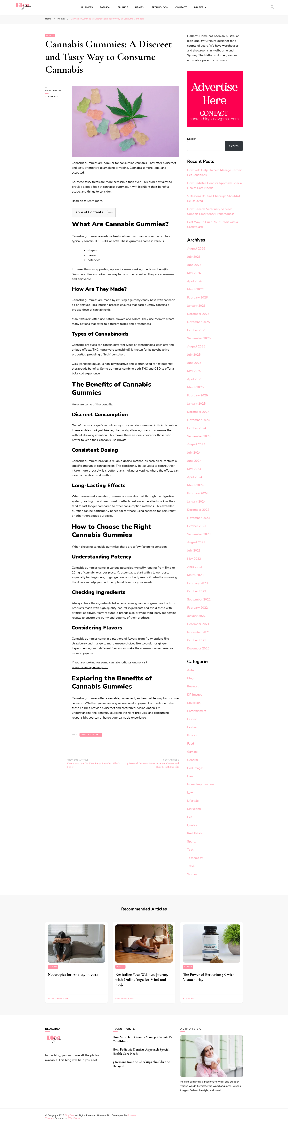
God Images (195, 768)
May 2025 (194, 371)
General (192, 760)
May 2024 (194, 469)
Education (193, 703)
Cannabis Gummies (91, 735)
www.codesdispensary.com (90, 667)
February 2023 (197, 583)
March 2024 (195, 485)
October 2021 (196, 640)
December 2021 (198, 624)
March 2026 (195, 289)
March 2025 (195, 387)
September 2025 (199, 338)
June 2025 (194, 363)
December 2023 (198, 510)
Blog (190, 678)
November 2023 (198, 518)
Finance (123, 7)
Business (87, 7)
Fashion (105, 7)
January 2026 (196, 306)
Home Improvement (201, 784)
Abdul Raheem (53, 90)
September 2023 (199, 534)
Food (190, 744)
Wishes (192, 874)
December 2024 (198, 412)
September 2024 (199, 436)
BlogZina (69, 1115)
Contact (181, 7)
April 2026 (194, 281)
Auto (190, 670)
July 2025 (194, 355)
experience (138, 718)
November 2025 (198, 322)
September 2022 (199, 599)
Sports (191, 842)
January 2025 (196, 404)
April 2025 (194, 379)
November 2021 (198, 632)
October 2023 (196, 526)
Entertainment (196, 711)
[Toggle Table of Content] (108, 212)
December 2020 (198, 648)
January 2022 (196, 616)
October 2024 (196, 428)
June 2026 (194, 265)
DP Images (194, 695)
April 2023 (194, 567)
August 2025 (196, 346)
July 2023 (194, 551)
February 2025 (197, 395)
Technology (160, 7)
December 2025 (198, 314)
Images (198, 7)
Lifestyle (193, 801)
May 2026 (194, 273)
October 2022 (196, 591)
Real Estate (194, 833)
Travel (191, 866)
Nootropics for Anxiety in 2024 (73, 974)
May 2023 (194, 559)
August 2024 (196, 444)
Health (139, 7)
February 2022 (197, 608)
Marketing (194, 809)
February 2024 (197, 493)
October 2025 (196, 330)
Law (190, 793)
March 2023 (195, 575)
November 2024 (198, 420)
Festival (192, 727)
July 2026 (194, 257)
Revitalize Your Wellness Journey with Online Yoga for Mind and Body (141, 979)
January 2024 (196, 502)
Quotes (192, 825)
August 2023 (196, 542)
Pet (189, 817)
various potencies (121, 568)
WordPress (74, 1118)
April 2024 (194, 477)
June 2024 (194, 461)
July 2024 (194, 453)
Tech (190, 850)
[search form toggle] (272, 6)
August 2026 (196, 249)
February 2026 (197, 297)
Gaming (192, 752)
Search (191, 139)
